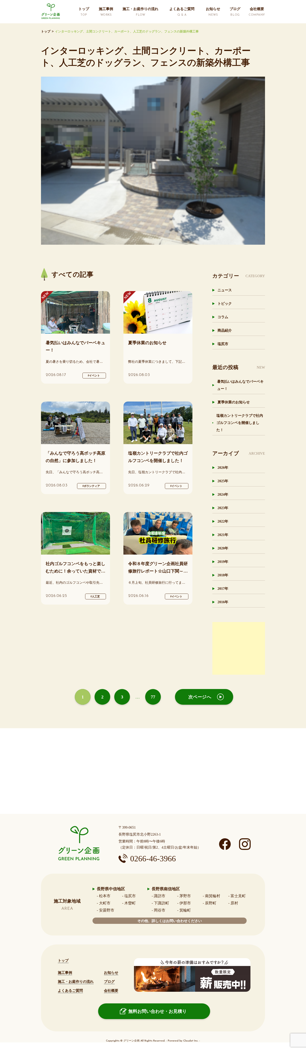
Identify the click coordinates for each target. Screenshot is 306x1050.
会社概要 (111, 990)
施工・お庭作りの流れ (76, 981)
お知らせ (111, 972)
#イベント (94, 375)
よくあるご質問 (70, 990)
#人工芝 (95, 596)
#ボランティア (91, 486)
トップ (45, 31)
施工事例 (65, 972)
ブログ (109, 981)
